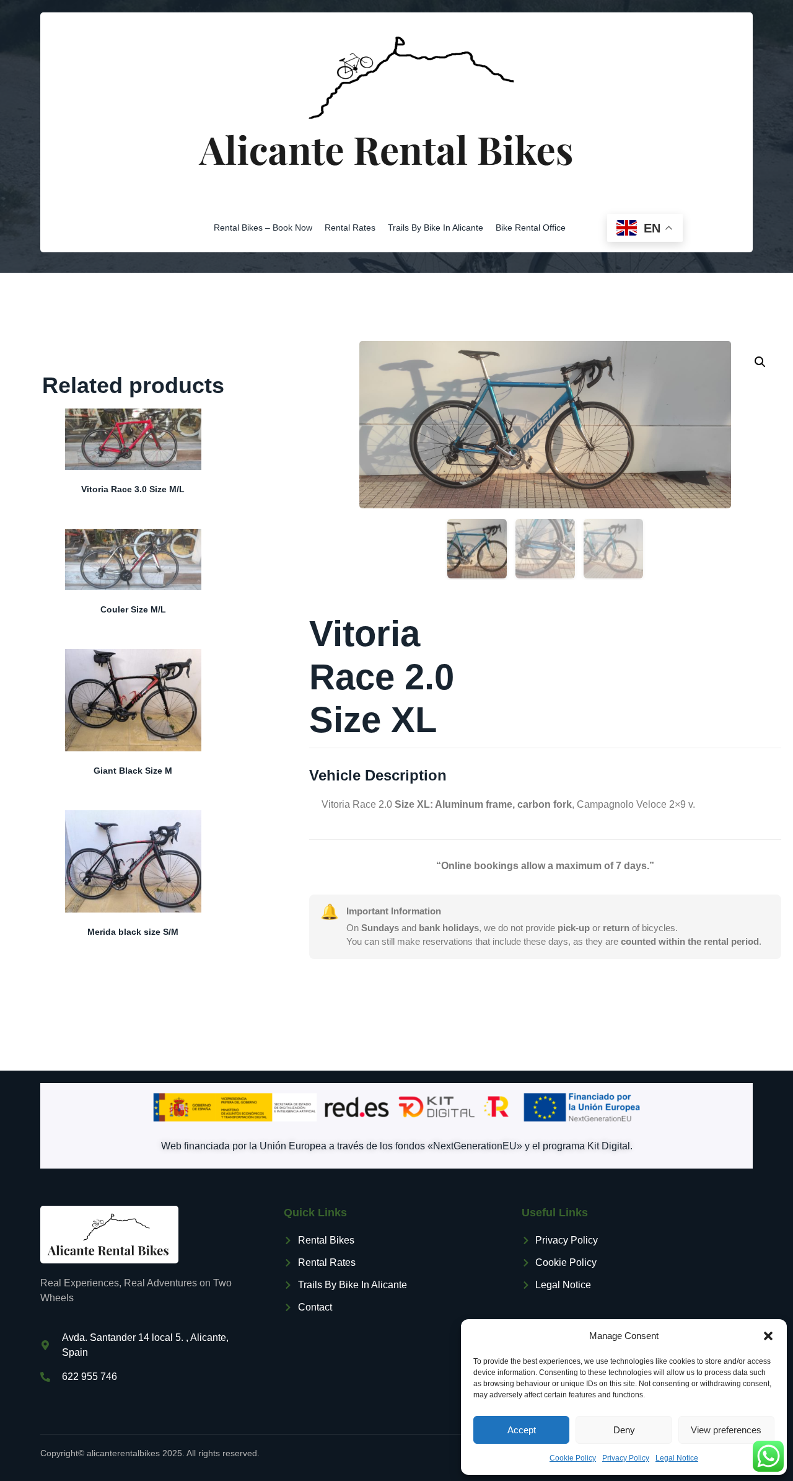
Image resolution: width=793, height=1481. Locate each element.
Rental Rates (350, 227)
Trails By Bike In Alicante (435, 227)
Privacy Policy (625, 1458)
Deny (624, 1430)
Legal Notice (676, 1458)
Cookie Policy (573, 1458)
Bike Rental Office (531, 227)
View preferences (726, 1430)
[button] (768, 1336)
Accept (521, 1430)
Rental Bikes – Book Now (263, 227)
